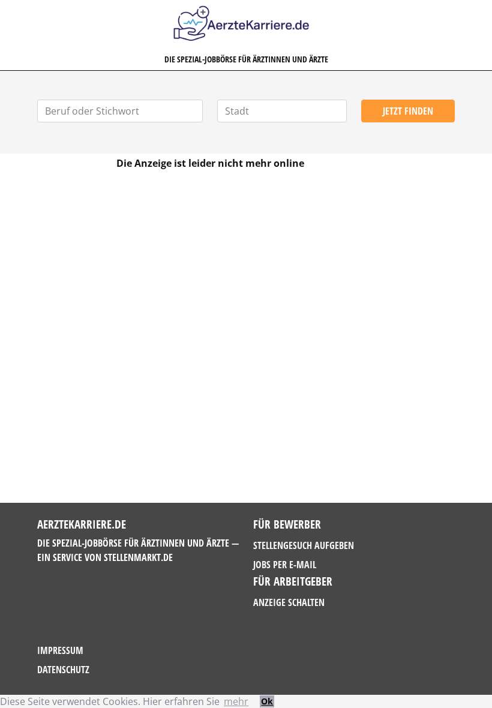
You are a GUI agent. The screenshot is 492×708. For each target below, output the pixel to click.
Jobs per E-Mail (284, 564)
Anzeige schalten (289, 602)
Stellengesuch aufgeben (303, 545)
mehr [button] (236, 701)
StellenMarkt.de (138, 557)
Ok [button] (267, 701)
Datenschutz (63, 669)
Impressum (60, 650)
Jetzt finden (408, 111)
